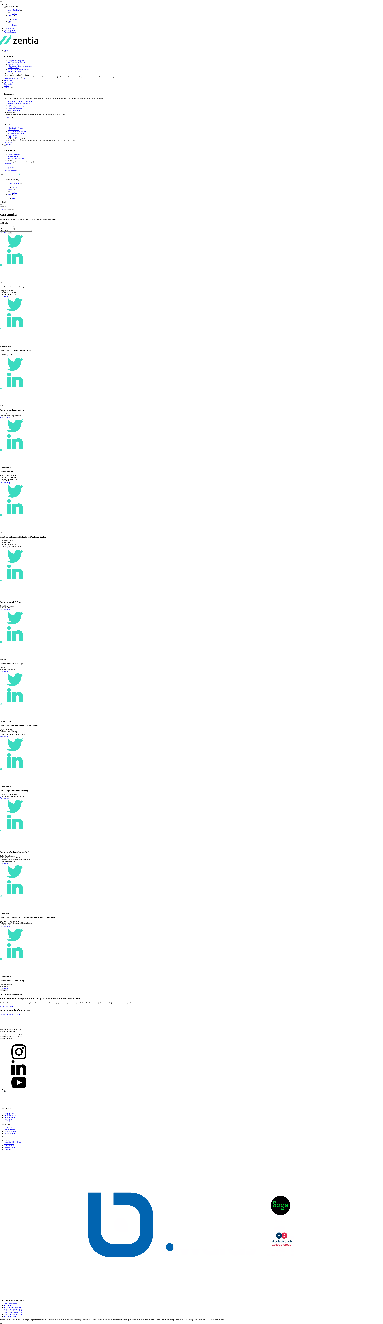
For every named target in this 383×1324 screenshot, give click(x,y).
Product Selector (9, 80)
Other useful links (8, 1137)
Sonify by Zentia (9, 82)
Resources (7, 87)
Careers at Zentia (9, 1147)
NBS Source (8, 1119)
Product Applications (10, 1115)
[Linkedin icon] (19, 1074)
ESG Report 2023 (10, 1316)
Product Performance (10, 1117)
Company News (9, 1145)
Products (6, 50)
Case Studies (8, 84)
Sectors (6, 86)
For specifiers (6, 1108)
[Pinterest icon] (19, 1105)
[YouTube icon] (19, 1089)
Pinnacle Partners (9, 1130)
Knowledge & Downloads (12, 1142)
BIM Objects (8, 1121)
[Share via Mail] (15, 279)
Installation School (10, 1131)
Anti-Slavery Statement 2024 (13, 1311)
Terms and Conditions (11, 1304)
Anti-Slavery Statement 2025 (13, 1309)
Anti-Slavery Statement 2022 (13, 1314)
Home (2, 209)
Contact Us (7, 144)
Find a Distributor (9, 1133)
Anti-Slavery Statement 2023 (13, 1313)
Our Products (8, 1128)
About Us (7, 1140)
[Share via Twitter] (15, 248)
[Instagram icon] (19, 1059)
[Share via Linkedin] (15, 263)
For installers (6, 1124)
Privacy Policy (8, 1305)
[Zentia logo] (19, 45)
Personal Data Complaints (12, 1307)
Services (6, 118)
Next (20, 10)
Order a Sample (9, 1144)
